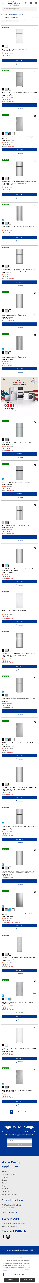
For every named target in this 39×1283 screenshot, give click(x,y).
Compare (20, 64)
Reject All (11, 1279)
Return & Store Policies (9, 1194)
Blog (3, 1186)
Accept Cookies (27, 1279)
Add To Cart (19, 60)
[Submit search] (34, 8)
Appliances (12, 14)
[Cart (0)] (36, 3)
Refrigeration (19, 14)
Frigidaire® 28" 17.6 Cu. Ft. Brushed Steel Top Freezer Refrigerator (18, 226)
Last (26, 1112)
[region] (19, 1270)
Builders (4, 1183)
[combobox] (29, 21)
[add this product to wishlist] (35, 28)
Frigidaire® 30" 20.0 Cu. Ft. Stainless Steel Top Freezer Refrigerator (18, 443)
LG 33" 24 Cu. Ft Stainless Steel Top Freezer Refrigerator (16, 482)
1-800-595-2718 (12, 1212)
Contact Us (5, 1191)
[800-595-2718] (31, 3)
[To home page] (14, 3)
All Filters (11, 21)
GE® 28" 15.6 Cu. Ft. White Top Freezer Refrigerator (14, 610)
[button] (3, 3)
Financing (5, 1177)
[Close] (36, 1260)
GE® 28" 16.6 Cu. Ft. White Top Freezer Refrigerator (14, 49)
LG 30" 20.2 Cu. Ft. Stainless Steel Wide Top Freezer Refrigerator (18, 1002)
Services (4, 1180)
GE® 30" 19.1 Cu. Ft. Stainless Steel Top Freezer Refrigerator (17, 1090)
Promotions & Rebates (9, 1174)
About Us (5, 1189)
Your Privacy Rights (19, 1274)
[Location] (26, 3)
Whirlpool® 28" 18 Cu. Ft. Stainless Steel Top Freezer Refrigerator (18, 526)
